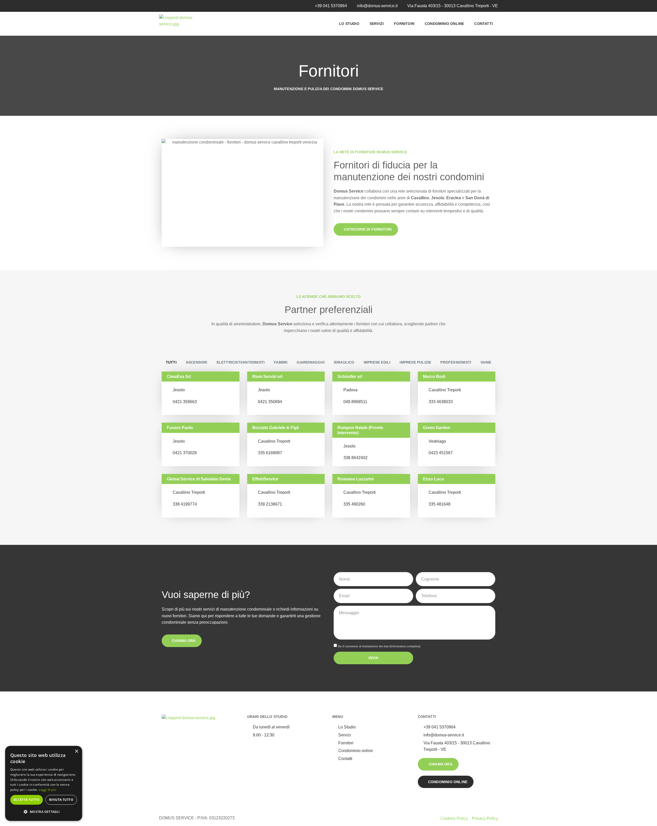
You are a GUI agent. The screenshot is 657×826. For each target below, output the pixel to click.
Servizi (377, 24)
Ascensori (196, 362)
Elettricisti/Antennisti (241, 362)
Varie (485, 362)
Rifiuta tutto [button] (61, 799)
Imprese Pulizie (415, 362)
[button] (43, 812)
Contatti (483, 24)
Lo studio (349, 24)
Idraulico (344, 362)
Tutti (171, 362)
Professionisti (455, 362)
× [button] (76, 751)
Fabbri (280, 362)
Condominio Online (444, 24)
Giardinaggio (310, 362)
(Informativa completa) (405, 646)
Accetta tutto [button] (27, 799)
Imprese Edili (377, 362)
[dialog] (43, 783)
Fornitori (404, 24)
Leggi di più (47, 789)
